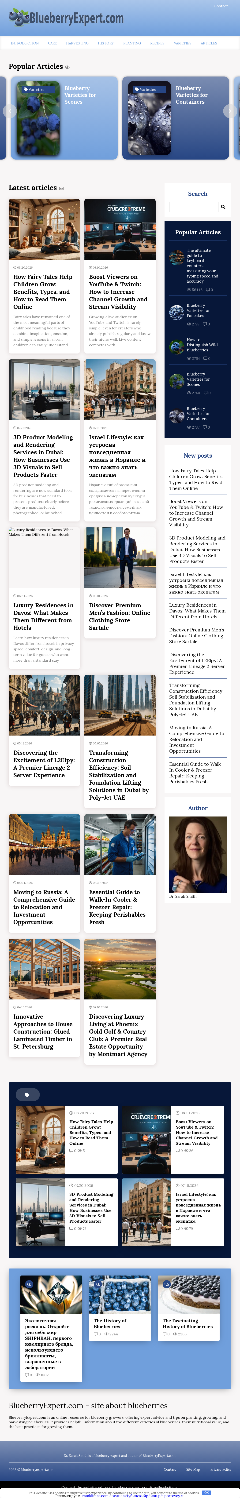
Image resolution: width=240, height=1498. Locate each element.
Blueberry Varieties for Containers (198, 413)
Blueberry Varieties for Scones (198, 379)
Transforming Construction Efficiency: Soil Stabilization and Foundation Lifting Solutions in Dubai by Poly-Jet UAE (196, 699)
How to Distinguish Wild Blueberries (202, 345)
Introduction (25, 43)
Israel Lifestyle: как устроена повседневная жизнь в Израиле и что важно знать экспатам (196, 583)
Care (52, 43)
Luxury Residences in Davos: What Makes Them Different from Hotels (197, 611)
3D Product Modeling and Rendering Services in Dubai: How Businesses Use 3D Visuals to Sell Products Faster (197, 549)
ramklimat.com (95, 1495)
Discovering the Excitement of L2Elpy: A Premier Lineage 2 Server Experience (197, 663)
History (106, 43)
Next (230, 111)
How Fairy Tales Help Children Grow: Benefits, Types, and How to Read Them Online (196, 479)
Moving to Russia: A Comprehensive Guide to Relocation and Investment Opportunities (196, 739)
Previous (10, 111)
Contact (221, 6)
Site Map (193, 1469)
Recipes (157, 43)
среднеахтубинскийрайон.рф (136, 1495)
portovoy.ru (174, 1495)
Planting (132, 43)
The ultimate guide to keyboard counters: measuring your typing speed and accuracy (202, 266)
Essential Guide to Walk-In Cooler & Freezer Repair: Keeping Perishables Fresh (196, 772)
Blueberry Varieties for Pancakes (198, 310)
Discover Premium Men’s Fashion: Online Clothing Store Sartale (196, 635)
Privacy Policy (220, 1469)
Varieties (182, 43)
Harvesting (77, 43)
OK (206, 1492)
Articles (209, 43)
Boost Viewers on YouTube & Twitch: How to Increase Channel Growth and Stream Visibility (196, 513)
